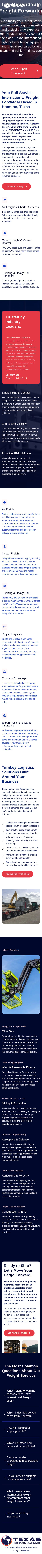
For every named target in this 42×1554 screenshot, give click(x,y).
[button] (38, 6)
